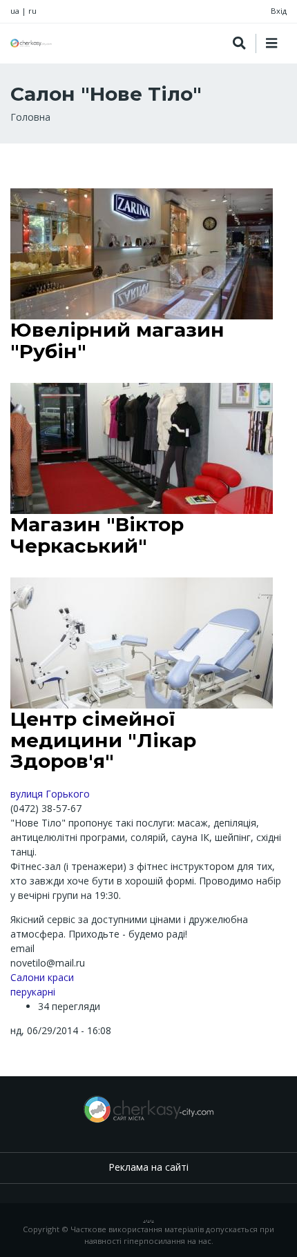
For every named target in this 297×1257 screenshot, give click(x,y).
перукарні (32, 991)
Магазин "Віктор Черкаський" (97, 535)
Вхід (279, 11)
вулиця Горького (50, 793)
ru (32, 11)
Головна (30, 116)
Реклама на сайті (148, 1167)
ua (14, 11)
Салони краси (42, 977)
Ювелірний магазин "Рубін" (117, 340)
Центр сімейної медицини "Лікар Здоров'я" (103, 740)
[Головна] (31, 43)
